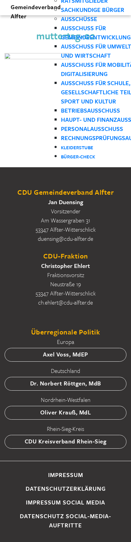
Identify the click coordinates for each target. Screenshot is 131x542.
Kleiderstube (77, 147)
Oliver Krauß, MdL (65, 412)
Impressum (65, 475)
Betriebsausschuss (90, 110)
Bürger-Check (78, 156)
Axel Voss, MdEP (65, 354)
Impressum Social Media (65, 502)
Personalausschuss (92, 129)
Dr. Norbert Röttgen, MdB (65, 383)
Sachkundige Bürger (92, 9)
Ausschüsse (79, 19)
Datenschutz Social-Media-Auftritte (65, 520)
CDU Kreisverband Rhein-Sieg (66, 441)
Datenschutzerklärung (66, 488)
